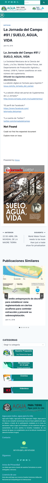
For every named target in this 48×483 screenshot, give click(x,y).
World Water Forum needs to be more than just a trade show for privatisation (35, 239)
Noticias (7, 25)
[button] (2, 15)
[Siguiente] (42, 295)
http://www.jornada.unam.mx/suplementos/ (23, 99)
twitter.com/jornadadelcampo (17, 121)
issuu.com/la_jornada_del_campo (18, 86)
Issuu (17, 160)
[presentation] (24, 280)
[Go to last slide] (6, 295)
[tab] (19, 327)
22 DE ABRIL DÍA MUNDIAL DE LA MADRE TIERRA (10, 238)
